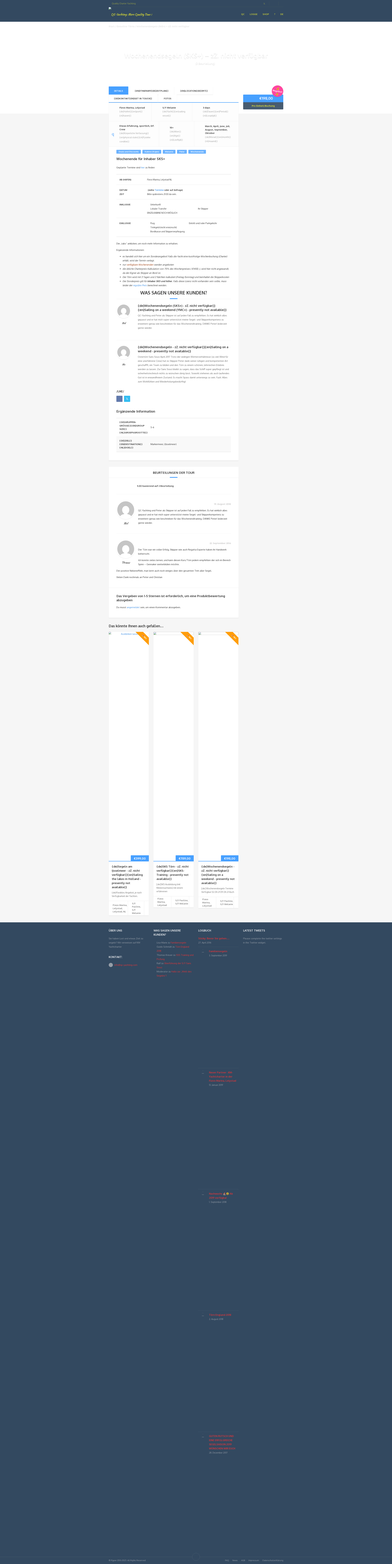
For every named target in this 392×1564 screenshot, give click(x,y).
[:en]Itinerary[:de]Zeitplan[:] (151, 91)
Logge (253, 14)
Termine (159, 190)
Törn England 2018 (220, 1314)
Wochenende (197, 151)
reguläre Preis (140, 285)
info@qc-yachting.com (125, 964)
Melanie (169, 151)
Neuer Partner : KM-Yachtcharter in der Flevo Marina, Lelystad (222, 1076)
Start (112, 25)
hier (143, 167)
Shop (266, 14)
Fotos (167, 98)
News (235, 1560)
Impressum (254, 1560)
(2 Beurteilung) (205, 63)
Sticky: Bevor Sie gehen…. (214, 938)
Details (118, 91)
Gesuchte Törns (125, 25)
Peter (182, 151)
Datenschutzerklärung (272, 1560)
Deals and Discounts (129, 151)
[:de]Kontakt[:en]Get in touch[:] (133, 98)
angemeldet (133, 607)
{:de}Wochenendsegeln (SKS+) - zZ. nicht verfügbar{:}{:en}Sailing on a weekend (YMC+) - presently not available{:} (182, 308)
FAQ (227, 1560)
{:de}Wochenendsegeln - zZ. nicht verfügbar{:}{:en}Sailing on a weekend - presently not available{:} (183, 349)
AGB (243, 1560)
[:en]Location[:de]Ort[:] (194, 91)
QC (243, 14)
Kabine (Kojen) (152, 151)
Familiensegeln (178, 942)
